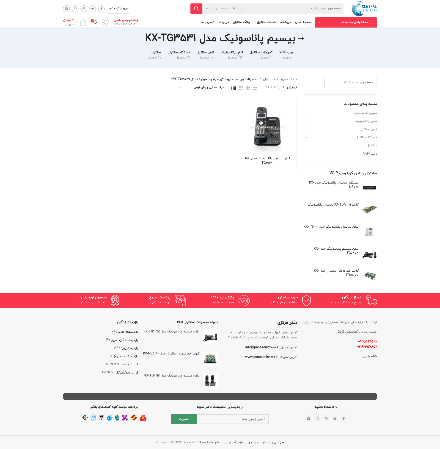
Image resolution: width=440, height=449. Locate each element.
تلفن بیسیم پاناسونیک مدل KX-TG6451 (171, 331)
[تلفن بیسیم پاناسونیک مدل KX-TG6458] (369, 254)
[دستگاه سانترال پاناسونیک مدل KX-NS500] (369, 188)
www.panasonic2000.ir (261, 357)
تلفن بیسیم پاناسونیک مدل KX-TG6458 (336, 251)
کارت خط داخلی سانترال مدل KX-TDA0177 (336, 273)
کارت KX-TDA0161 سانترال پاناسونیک (333, 205)
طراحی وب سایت (272, 442)
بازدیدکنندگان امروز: (124, 340)
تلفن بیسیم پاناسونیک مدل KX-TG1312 (171, 376)
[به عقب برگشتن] (301, 38)
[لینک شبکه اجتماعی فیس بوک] (101, 8)
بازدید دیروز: (129, 348)
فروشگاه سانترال (274, 79)
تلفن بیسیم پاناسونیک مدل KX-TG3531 (267, 160)
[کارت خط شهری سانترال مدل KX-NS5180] (210, 358)
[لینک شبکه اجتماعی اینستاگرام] (83, 8)
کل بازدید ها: (129, 364)
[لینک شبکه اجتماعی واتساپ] (75, 8)
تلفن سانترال (368, 129)
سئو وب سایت (246, 442)
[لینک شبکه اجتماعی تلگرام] (66, 8)
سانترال (372, 145)
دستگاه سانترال (366, 137)
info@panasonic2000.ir (261, 347)
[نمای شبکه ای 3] (241, 88)
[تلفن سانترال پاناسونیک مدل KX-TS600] (369, 232)
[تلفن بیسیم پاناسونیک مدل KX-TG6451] (210, 336)
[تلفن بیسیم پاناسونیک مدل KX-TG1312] (210, 381)
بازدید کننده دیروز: (125, 356)
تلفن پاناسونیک (366, 121)
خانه (293, 79)
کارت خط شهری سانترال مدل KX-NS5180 (171, 353)
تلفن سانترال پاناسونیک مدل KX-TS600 (331, 227)
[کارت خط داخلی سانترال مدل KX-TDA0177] (369, 276)
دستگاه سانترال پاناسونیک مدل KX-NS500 (334, 185)
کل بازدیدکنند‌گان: (125, 373)
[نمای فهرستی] (255, 88)
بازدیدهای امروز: (126, 332)
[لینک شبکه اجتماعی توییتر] (92, 8)
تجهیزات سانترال (365, 113)
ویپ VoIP (370, 154)
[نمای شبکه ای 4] (233, 88)
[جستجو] (196, 8)
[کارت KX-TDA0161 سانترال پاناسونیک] (369, 210)
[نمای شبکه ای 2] (248, 88)
